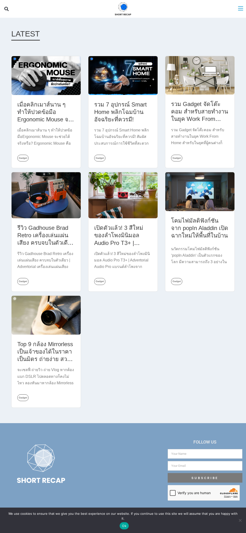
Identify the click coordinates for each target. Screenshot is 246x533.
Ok (124, 526)
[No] (240, 520)
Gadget (23, 158)
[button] (6, 9)
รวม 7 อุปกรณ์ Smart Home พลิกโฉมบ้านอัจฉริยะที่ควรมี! (120, 112)
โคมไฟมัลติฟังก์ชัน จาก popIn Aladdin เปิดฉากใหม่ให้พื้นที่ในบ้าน (199, 228)
